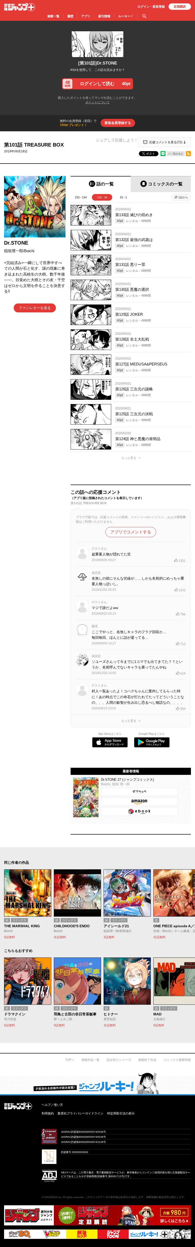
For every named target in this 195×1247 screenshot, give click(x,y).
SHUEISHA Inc (52, 1197)
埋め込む (178, 153)
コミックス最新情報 (177, 1060)
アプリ (85, 16)
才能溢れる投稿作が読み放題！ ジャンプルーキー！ (97, 1083)
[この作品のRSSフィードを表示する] (188, 153)
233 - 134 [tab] (81, 197)
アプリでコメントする (130, 532)
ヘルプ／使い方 (52, 1105)
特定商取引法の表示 (121, 1113)
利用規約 (48, 1113)
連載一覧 (53, 16)
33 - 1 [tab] (123, 197)
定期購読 (180, 6)
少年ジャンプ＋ (19, 7)
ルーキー (125, 16)
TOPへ (69, 1060)
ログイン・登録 (151, 6)
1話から (183, 197)
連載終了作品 (147, 1060)
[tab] (101, 184)
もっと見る (128, 458)
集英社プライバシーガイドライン (80, 1113)
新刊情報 (104, 16)
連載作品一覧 (90, 1060)
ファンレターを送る (35, 308)
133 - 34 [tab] (102, 197)
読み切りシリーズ (119, 1060)
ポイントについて (97, 102)
